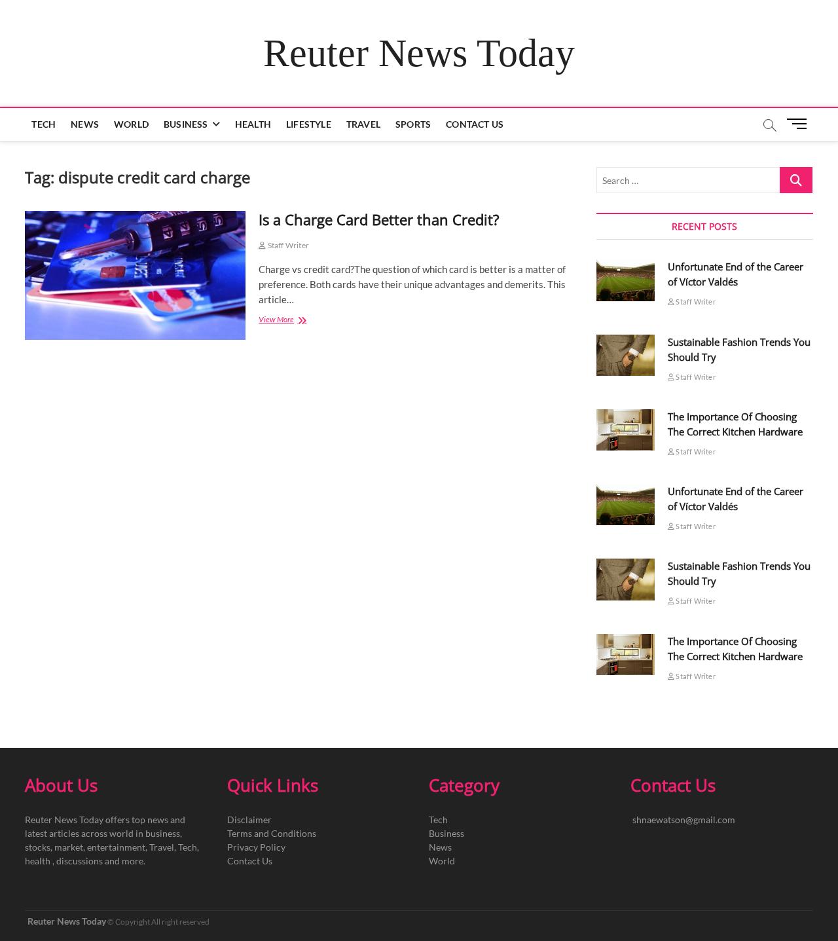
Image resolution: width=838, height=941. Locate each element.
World (131, 124)
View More (287, 320)
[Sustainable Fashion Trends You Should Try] (625, 355)
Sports (413, 124)
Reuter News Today (419, 53)
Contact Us (474, 124)
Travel (363, 124)
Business (186, 124)
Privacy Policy (256, 847)
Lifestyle (308, 124)
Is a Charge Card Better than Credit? (379, 219)
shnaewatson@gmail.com (683, 819)
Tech (43, 124)
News (85, 124)
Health (253, 124)
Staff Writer (287, 245)
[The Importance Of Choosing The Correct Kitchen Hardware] (625, 430)
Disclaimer (249, 819)
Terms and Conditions (271, 833)
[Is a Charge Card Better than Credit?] (135, 275)
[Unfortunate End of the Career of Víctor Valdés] (625, 280)
